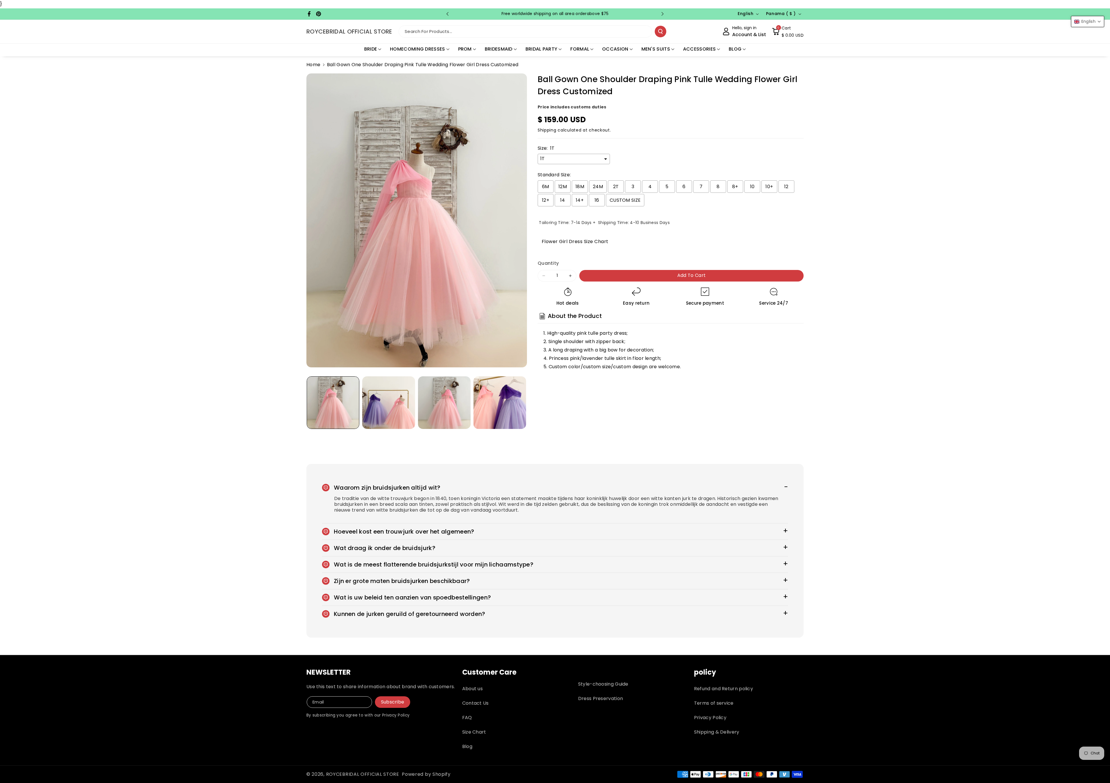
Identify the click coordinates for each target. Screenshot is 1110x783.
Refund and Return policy (723, 688)
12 (786, 186)
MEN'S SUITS (655, 49)
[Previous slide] (447, 13)
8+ (735, 186)
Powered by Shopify (426, 774)
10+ (769, 186)
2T (616, 186)
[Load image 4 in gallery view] (499, 402)
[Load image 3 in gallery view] (444, 402)
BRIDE (370, 49)
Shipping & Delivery (716, 732)
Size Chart (474, 732)
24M (598, 186)
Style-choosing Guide (603, 684)
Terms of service (714, 703)
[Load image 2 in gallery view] (388, 402)
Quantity (548, 263)
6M (545, 186)
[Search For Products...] (660, 31)
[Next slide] (662, 13)
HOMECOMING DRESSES (417, 49)
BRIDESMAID (499, 49)
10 (752, 186)
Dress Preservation (600, 698)
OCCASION (615, 49)
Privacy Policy (710, 717)
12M (562, 186)
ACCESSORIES (699, 49)
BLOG (735, 49)
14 (562, 200)
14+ (580, 200)
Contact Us (475, 703)
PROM (465, 49)
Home (313, 64)
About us (472, 688)
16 (597, 200)
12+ (545, 200)
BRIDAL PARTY (542, 49)
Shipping (547, 130)
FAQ (467, 717)
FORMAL (579, 49)
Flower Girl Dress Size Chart (573, 241)
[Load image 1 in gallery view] (333, 402)
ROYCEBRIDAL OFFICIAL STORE (362, 774)
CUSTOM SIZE (625, 200)
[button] (788, 31)
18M (580, 186)
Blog (467, 746)
